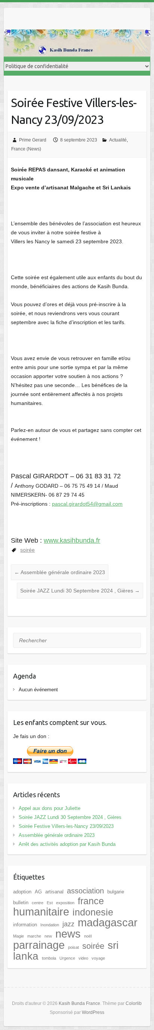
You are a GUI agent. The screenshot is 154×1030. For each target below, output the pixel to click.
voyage (98, 958)
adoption (22, 892)
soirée (27, 550)
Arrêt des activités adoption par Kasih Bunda (67, 844)
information (25, 924)
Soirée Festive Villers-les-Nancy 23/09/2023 (66, 826)
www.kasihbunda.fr (72, 540)
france (91, 901)
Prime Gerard (32, 140)
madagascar (108, 923)
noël (88, 936)
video (83, 958)
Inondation (49, 925)
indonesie (93, 912)
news (68, 933)
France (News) (26, 149)
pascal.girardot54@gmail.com (87, 504)
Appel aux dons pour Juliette (49, 808)
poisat (73, 947)
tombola (49, 958)
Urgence (67, 958)
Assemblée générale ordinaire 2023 (59, 572)
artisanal (54, 892)
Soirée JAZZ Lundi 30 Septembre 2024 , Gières (80, 591)
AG (38, 892)
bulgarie (115, 892)
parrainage (39, 945)
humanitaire (41, 912)
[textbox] (77, 355)
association (85, 891)
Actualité (118, 140)
